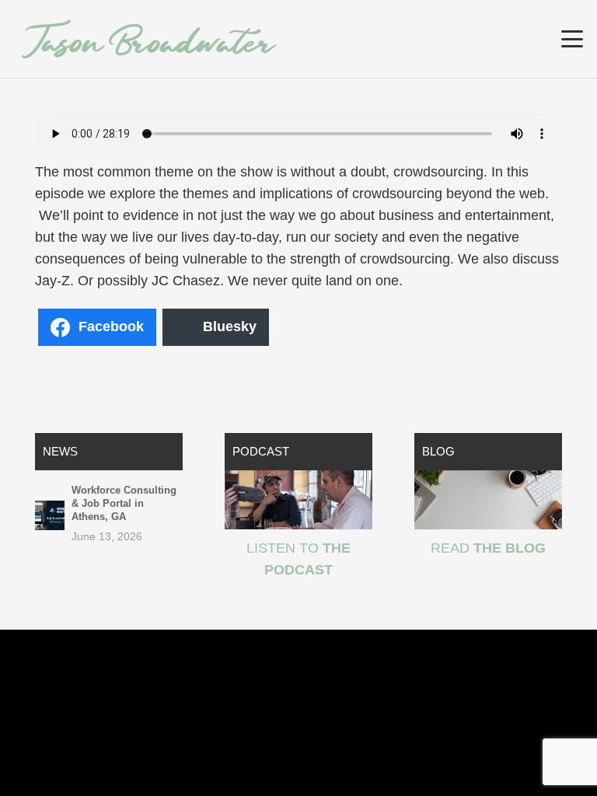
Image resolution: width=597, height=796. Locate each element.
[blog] (488, 499)
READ (488, 548)
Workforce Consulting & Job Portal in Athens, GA (124, 503)
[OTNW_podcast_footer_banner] (298, 499)
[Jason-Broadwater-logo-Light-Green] (149, 38)
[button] (572, 39)
